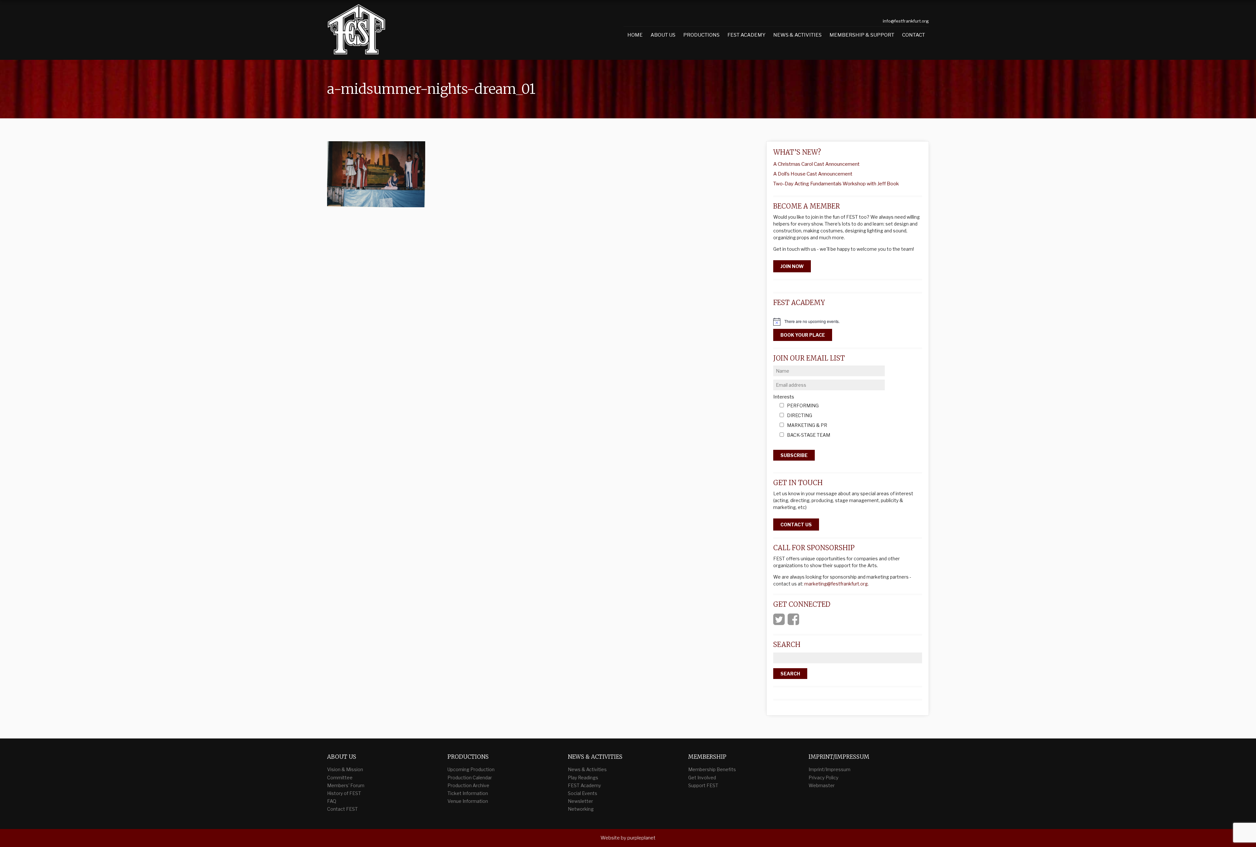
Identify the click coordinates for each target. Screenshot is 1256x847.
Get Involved (702, 777)
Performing (803, 405)
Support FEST (703, 785)
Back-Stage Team (808, 435)
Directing (799, 415)
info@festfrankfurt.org (906, 21)
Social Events (582, 793)
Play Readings (583, 777)
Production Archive (468, 785)
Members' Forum (345, 785)
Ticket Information (467, 793)
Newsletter (580, 801)
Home (635, 35)
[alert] (847, 322)
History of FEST (344, 793)
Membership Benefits (712, 769)
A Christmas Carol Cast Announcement (816, 164)
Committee (340, 777)
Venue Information (467, 801)
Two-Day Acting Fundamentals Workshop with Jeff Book (836, 184)
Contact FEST (342, 809)
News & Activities (797, 35)
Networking (581, 809)
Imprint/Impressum (829, 769)
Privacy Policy (823, 777)
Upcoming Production (471, 769)
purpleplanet (641, 838)
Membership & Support (861, 35)
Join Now (792, 266)
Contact (913, 35)
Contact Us (796, 524)
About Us (663, 35)
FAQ (331, 801)
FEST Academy (746, 35)
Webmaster (822, 785)
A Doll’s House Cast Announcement (812, 174)
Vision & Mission (345, 769)
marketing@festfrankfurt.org (836, 583)
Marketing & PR (807, 425)
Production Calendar (469, 777)
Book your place (802, 335)
